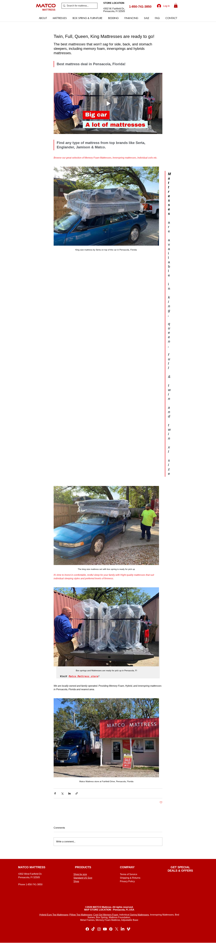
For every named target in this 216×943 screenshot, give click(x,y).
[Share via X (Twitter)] (62, 793)
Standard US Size (82, 878)
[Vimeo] (128, 929)
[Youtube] (105, 929)
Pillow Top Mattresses (80, 914)
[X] (116, 929)
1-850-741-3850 (140, 6)
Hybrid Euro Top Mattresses (53, 914)
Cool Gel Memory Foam (105, 914)
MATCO (46, 5)
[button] (176, 5)
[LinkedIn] (122, 929)
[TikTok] (93, 929)
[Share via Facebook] (55, 793)
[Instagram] (99, 929)
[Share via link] (76, 793)
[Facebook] (87, 929)
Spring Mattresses (139, 914)
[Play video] (108, 103)
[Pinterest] (111, 929)
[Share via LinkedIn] (69, 793)
